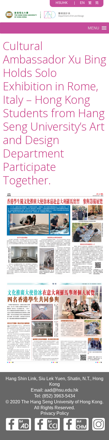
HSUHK (62, 3)
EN (82, 3)
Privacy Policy (55, 413)
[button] (93, 28)
